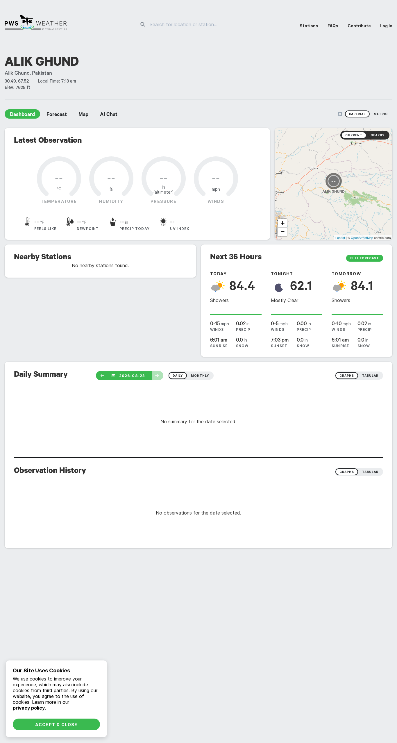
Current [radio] (353, 135)
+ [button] (283, 223)
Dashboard (22, 115)
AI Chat (108, 115)
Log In (386, 25)
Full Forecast (364, 258)
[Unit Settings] (340, 114)
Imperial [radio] (357, 114)
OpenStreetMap (362, 237)
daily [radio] (178, 375)
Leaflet (340, 237)
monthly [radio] (200, 375)
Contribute (359, 25)
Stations (309, 25)
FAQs (333, 25)
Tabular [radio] (370, 472)
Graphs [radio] (346, 472)
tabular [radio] (370, 375)
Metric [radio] (381, 114)
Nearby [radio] (378, 135)
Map (83, 115)
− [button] (283, 231)
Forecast (57, 115)
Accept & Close (56, 724)
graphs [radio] (346, 375)
